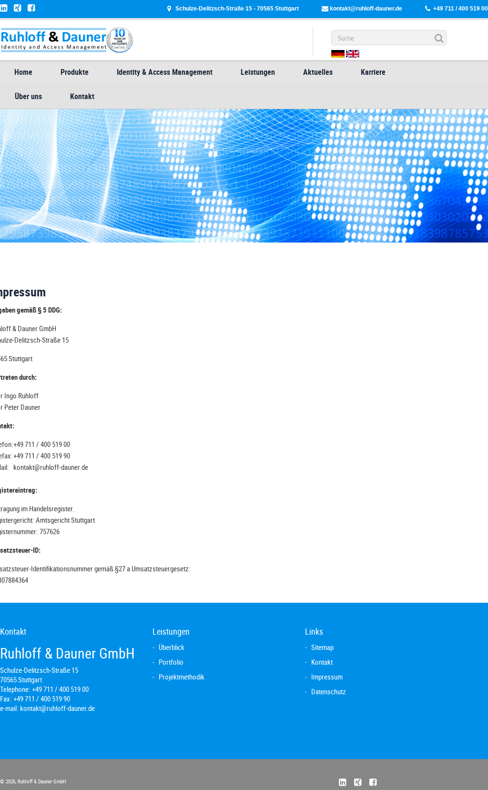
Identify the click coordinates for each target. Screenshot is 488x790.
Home (23, 72)
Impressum (327, 676)
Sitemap (322, 647)
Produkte (75, 72)
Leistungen (258, 72)
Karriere (373, 72)
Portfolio (171, 662)
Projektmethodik (181, 676)
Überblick (171, 647)
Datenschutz (328, 691)
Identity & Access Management (165, 72)
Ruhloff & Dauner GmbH (41, 781)
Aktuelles (318, 72)
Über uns (28, 96)
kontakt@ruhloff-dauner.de (366, 8)
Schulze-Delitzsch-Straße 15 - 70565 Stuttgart (237, 8)
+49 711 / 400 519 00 (460, 8)
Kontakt (82, 96)
